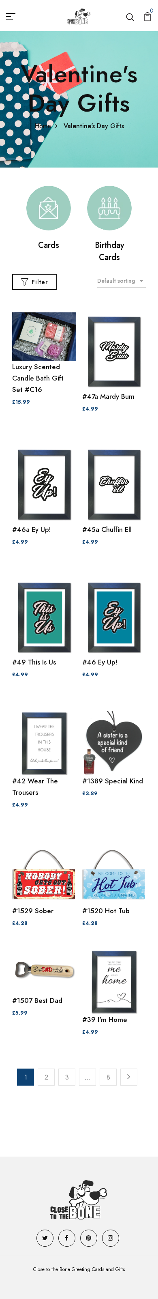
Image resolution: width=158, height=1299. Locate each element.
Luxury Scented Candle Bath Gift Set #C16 (38, 378)
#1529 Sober (32, 911)
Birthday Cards (109, 251)
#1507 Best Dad (37, 1000)
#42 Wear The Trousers (35, 786)
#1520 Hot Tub (106, 911)
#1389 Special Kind (112, 781)
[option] (48, 219)
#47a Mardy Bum (108, 396)
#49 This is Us (34, 662)
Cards (48, 245)
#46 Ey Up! (99, 662)
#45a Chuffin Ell (107, 529)
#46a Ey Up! (31, 529)
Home (42, 126)
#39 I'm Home (104, 1019)
